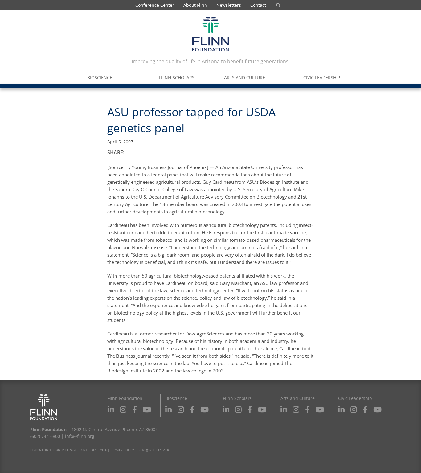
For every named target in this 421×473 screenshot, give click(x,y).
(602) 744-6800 (45, 436)
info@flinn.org (79, 436)
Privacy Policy (122, 450)
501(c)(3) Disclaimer (153, 450)
